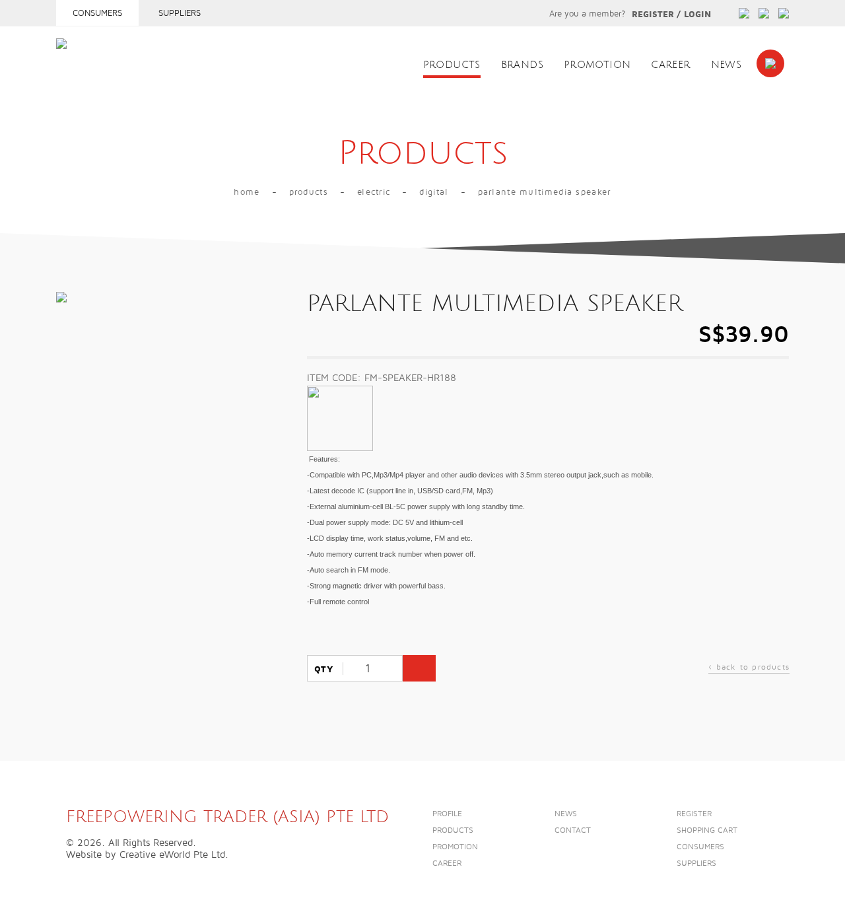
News (726, 65)
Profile (447, 814)
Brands (522, 65)
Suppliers (179, 13)
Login (697, 14)
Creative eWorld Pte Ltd (172, 854)
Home (246, 192)
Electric (373, 192)
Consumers (97, 13)
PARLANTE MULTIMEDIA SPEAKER (544, 192)
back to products (749, 669)
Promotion (597, 65)
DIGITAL (433, 192)
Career (670, 65)
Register (653, 14)
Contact (573, 830)
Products (452, 65)
